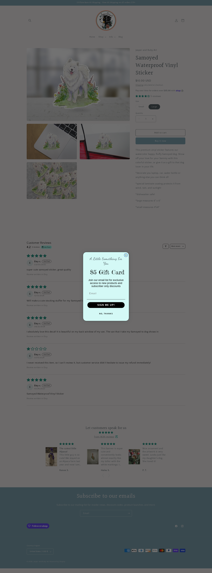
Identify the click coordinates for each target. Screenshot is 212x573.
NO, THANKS (106, 314)
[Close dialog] (126, 255)
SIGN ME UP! (106, 305)
